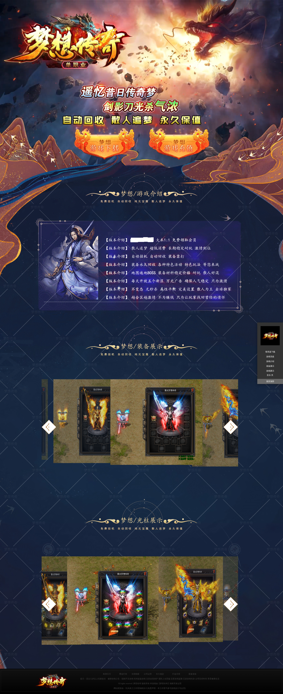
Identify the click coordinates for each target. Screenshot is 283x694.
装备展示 (270, 366)
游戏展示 (270, 371)
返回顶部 (270, 381)
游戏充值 (270, 356)
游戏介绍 (270, 361)
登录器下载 (270, 352)
